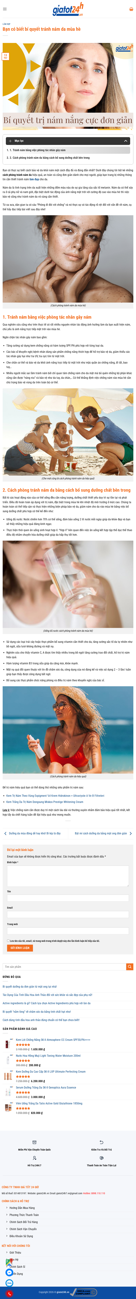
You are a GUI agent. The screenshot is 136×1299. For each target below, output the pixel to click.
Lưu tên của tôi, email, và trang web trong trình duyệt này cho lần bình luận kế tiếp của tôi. (55, 941)
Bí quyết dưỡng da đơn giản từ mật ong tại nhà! (30, 986)
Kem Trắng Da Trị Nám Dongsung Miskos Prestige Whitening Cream (44, 802)
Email (10, 907)
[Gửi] (129, 966)
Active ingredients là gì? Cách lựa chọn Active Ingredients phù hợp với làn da (46, 1003)
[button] (5, 9)
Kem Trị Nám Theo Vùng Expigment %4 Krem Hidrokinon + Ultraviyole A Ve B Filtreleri (55, 795)
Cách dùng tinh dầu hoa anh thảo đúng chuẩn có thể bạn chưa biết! (41, 1020)
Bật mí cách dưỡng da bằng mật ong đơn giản (101, 833)
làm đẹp (34, 179)
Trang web (12, 924)
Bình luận (12, 862)
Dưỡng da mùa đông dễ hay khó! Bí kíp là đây (34, 833)
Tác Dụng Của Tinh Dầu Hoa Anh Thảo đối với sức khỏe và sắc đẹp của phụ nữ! (47, 995)
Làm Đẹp (6, 24)
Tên (9, 891)
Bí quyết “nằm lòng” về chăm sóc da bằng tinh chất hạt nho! (37, 1011)
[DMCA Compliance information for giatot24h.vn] (83, 1292)
